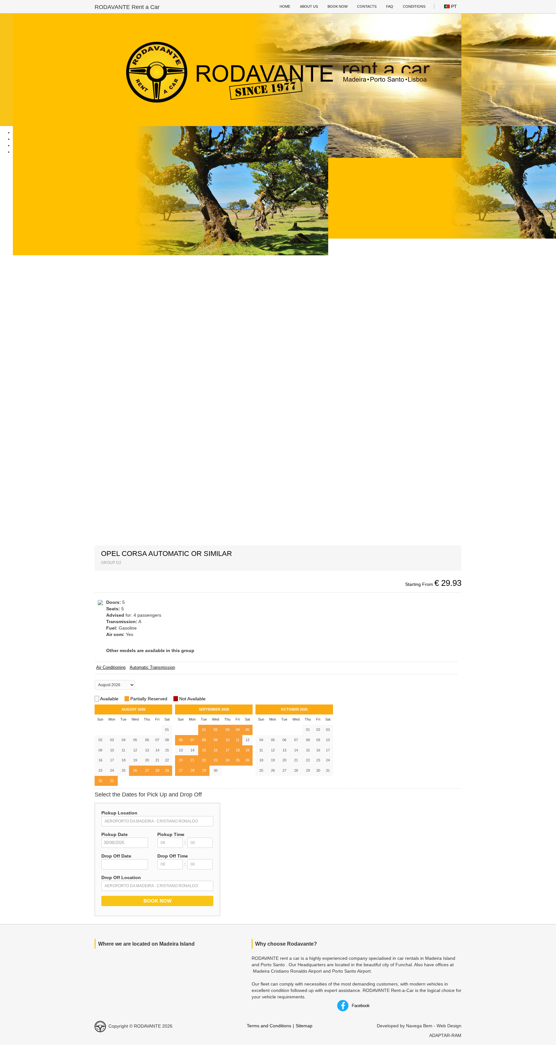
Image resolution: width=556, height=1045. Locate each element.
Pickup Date (114, 834)
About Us (309, 6)
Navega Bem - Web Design (433, 1025)
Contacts (366, 6)
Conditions (414, 6)
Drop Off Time (172, 856)
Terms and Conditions (269, 1025)
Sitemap (304, 1025)
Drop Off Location (121, 877)
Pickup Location (119, 812)
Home (285, 6)
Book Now (338, 6)
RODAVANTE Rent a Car (127, 7)
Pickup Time (170, 834)
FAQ (389, 6)
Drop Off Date (116, 856)
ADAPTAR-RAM (445, 1035)
